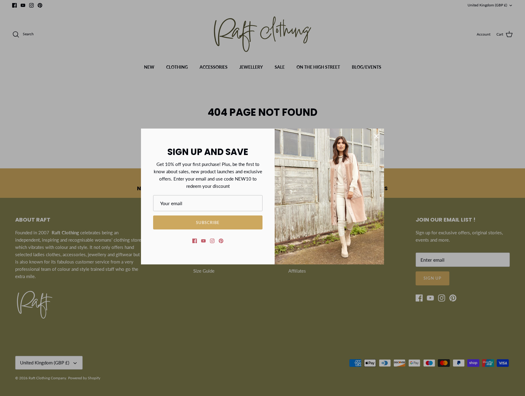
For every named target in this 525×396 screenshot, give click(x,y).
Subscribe (208, 222)
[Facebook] (194, 241)
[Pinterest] (221, 241)
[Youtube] (203, 241)
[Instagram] (212, 241)
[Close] (376, 136)
